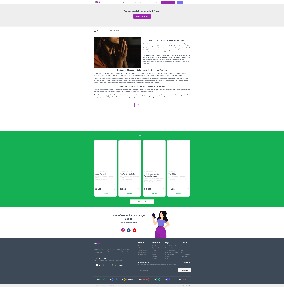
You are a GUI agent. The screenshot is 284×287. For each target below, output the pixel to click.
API (139, 248)
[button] (186, 2)
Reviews (154, 258)
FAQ (182, 245)
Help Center (184, 256)
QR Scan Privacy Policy (171, 252)
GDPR (167, 256)
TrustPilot (154, 256)
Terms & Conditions (170, 250)
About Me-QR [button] (115, 2)
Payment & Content (157, 248)
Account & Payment (170, 245)
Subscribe (185, 270)
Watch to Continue (142, 16)
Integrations (155, 254)
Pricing (134, 2)
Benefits (140, 245)
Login (179, 2)
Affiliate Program (142, 250)
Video (182, 252)
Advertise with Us (142, 254)
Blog (182, 250)
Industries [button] (148, 2)
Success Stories (185, 254)
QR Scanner (126, 2)
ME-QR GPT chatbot (143, 252)
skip (150, 19)
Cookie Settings (169, 254)
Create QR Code (166, 2)
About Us (154, 245)
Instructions (184, 248)
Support (156, 2)
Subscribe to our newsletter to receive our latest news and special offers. (157, 264)
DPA (166, 258)
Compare (140, 2)
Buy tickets (142, 201)
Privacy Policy (169, 248)
